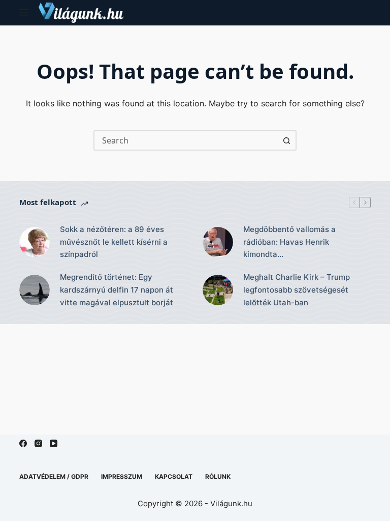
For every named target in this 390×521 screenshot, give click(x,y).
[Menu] (23, 12)
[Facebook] (23, 443)
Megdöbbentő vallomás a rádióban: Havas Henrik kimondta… (289, 241)
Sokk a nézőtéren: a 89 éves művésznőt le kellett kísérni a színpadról (114, 241)
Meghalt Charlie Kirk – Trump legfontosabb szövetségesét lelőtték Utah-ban (296, 289)
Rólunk (218, 476)
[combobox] (185, 140)
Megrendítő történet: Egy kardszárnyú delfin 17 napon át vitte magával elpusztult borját (116, 289)
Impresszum (121, 476)
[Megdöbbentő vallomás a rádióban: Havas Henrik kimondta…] (218, 242)
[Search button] (286, 140)
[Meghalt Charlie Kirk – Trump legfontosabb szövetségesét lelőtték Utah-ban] (218, 290)
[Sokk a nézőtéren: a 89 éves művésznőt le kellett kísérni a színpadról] (34, 242)
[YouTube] (53, 443)
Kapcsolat (173, 476)
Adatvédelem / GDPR (53, 476)
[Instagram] (38, 443)
